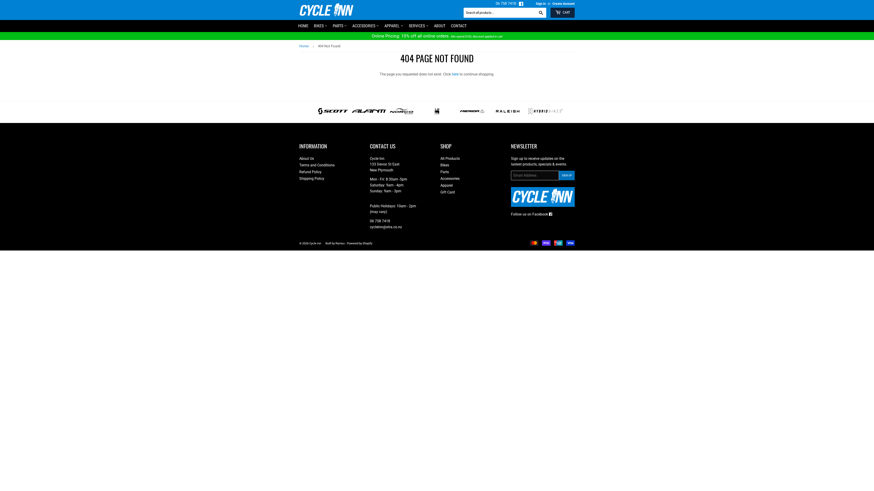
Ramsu (340, 243)
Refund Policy (310, 172)
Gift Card (447, 192)
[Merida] (472, 113)
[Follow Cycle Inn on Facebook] (521, 3)
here (455, 74)
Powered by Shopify (359, 243)
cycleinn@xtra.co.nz (386, 227)
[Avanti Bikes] (369, 113)
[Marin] (437, 113)
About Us (306, 158)
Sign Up (567, 175)
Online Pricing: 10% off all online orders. (437, 36)
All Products (450, 158)
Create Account (563, 3)
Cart (566, 12)
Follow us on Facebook (530, 214)
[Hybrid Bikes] (545, 113)
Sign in (541, 3)
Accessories (364, 25)
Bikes (319, 25)
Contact (459, 25)
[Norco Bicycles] (401, 113)
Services (417, 25)
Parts (338, 25)
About (439, 25)
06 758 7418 (506, 3)
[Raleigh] (508, 113)
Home (304, 46)
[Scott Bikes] (333, 113)
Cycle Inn (315, 243)
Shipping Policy (311, 178)
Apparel (392, 25)
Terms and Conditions (317, 165)
